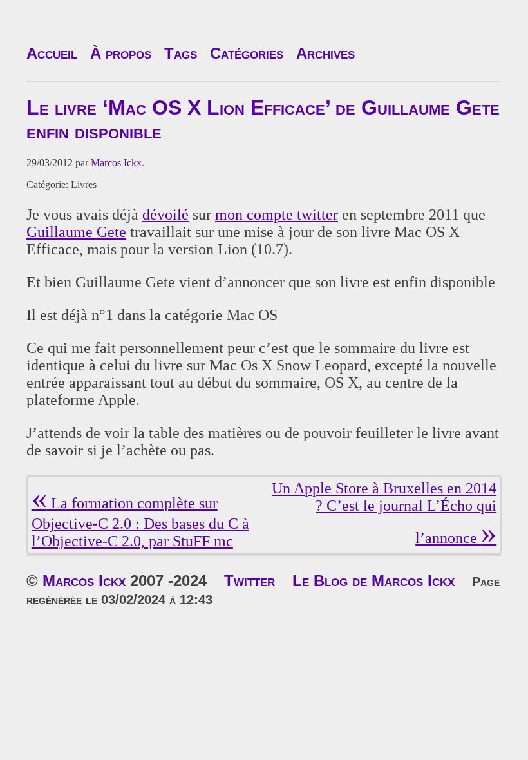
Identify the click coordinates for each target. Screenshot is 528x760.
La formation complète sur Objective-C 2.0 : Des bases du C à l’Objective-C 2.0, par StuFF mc (140, 522)
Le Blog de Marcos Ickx (373, 580)
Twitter (249, 580)
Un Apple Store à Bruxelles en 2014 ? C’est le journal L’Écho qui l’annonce (384, 513)
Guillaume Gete (76, 231)
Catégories (246, 53)
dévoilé (165, 214)
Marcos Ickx (116, 162)
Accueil (51, 53)
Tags (180, 53)
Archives (325, 53)
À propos (120, 53)
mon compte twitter (276, 214)
